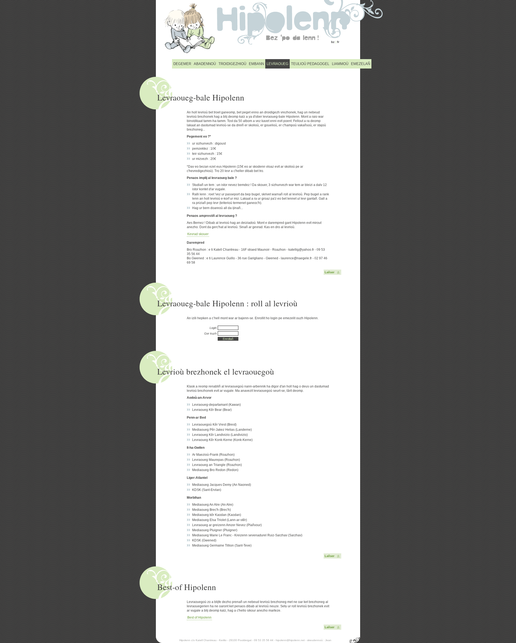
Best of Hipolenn (199, 617)
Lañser (329, 272)
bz (333, 42)
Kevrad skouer (198, 234)
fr (338, 42)
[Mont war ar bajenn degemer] (258, 28)
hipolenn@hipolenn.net (290, 640)
